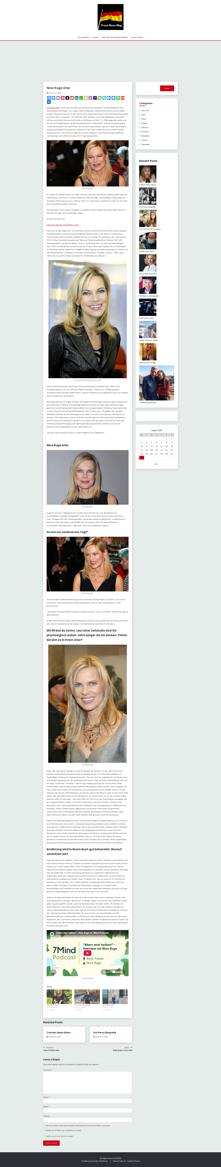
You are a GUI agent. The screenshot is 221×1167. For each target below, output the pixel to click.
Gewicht (144, 131)
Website (46, 1116)
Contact (95, 37)
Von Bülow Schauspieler (149, 296)
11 (146, 446)
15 (166, 446)
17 (142, 450)
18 (146, 450)
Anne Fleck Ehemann (148, 273)
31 (142, 457)
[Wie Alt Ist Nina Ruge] (87, 996)
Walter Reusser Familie (148, 340)
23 (171, 450)
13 (157, 446)
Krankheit (145, 136)
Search (167, 88)
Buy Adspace (83, 37)
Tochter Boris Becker (147, 402)
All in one (145, 110)
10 (142, 446)
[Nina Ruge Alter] (59, 996)
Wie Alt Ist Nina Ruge (82, 1005)
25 (146, 454)
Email (46, 1106)
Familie (144, 123)
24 (142, 454)
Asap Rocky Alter (146, 318)
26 (151, 454)
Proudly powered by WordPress (94, 1161)
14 (161, 446)
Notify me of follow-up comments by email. (63, 1130)
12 (151, 446)
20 (157, 450)
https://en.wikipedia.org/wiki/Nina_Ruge (63, 225)
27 (157, 454)
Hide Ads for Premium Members (115, 37)
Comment (47, 1070)
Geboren (144, 127)
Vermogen (145, 144)
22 (166, 450)
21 (161, 450)
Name (46, 1097)
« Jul (155, 464)
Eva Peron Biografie (104, 1032)
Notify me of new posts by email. (59, 1136)
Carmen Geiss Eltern (59, 1032)
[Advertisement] (110, 58)
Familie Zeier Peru (146, 251)
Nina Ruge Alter (53, 108)
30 (171, 454)
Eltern (143, 119)
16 (171, 446)
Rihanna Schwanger (147, 362)
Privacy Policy (137, 37)
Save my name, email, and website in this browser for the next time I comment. (78, 1125)
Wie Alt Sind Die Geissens (150, 229)
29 (166, 454)
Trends (144, 140)
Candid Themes (133, 1161)
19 (151, 450)
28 (161, 454)
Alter (143, 114)
